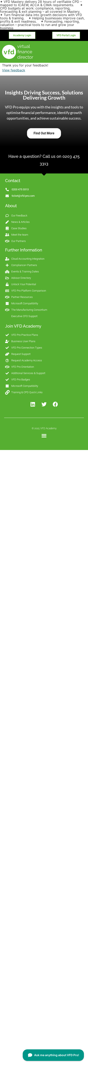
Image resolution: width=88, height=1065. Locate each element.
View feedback (13, 70)
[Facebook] (55, 404)
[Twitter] (44, 404)
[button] (44, 436)
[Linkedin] (33, 404)
